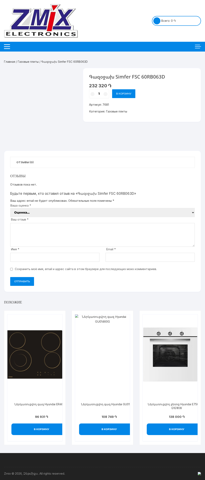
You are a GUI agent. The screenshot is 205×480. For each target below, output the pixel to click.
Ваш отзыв (19, 219)
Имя (15, 249)
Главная (9, 61)
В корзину (123, 93)
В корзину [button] (41, 429)
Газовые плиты (28, 61)
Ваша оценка (20, 205)
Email (111, 249)
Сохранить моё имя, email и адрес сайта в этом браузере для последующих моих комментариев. (86, 269)
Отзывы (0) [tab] (25, 162)
